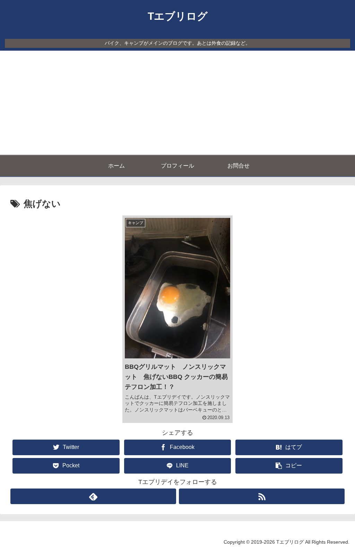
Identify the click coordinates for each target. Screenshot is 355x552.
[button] (288, 466)
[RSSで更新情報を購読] (262, 496)
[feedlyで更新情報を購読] (93, 496)
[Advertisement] (177, 102)
